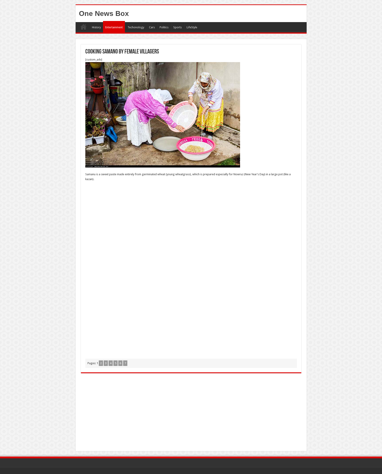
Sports (177, 27)
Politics (164, 27)
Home (83, 26)
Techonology (136, 27)
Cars (152, 27)
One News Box (104, 13)
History (96, 27)
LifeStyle (192, 27)
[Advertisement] (191, 217)
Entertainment (114, 27)
